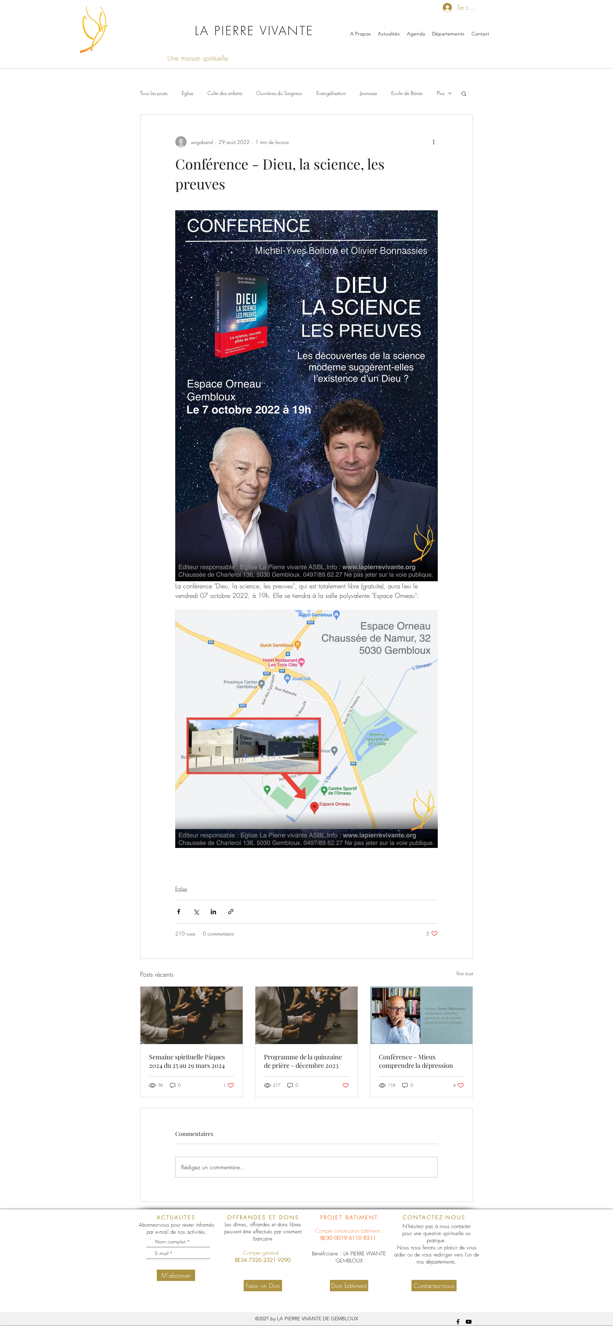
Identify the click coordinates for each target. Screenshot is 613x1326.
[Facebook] (458, 1321)
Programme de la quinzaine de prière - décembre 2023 (303, 1061)
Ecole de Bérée (407, 93)
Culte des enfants (225, 93)
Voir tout (464, 973)
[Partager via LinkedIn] (213, 911)
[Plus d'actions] (433, 142)
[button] (463, 93)
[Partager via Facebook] (178, 911)
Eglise (187, 93)
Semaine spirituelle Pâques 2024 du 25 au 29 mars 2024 (187, 1061)
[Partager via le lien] (230, 911)
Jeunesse (368, 93)
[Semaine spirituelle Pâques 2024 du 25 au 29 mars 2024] (191, 1015)
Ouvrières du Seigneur (279, 93)
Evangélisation (331, 93)
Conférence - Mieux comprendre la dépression (416, 1061)
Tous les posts (153, 93)
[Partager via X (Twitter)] (196, 911)
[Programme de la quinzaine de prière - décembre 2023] (306, 1015)
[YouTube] (468, 1321)
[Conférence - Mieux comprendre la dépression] (421, 1015)
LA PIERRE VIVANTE (254, 30)
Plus (440, 93)
